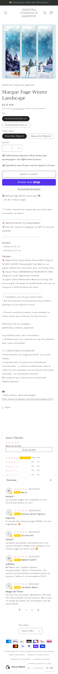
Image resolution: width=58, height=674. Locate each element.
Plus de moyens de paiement (29, 189)
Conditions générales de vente (39, 663)
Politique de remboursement (38, 655)
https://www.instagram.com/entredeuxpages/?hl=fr (27, 399)
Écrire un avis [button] (29, 449)
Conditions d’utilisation (41, 659)
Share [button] (7, 407)
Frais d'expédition (18, 108)
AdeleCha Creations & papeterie (23, 651)
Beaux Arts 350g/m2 (41, 136)
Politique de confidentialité (21, 659)
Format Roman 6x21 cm (16, 125)
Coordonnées (38, 668)
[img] (21, 489)
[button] (6, 13)
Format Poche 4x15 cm (16, 119)
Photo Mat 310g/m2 (14, 136)
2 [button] (26, 610)
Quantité (5, 142)
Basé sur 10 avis (13, 445)
